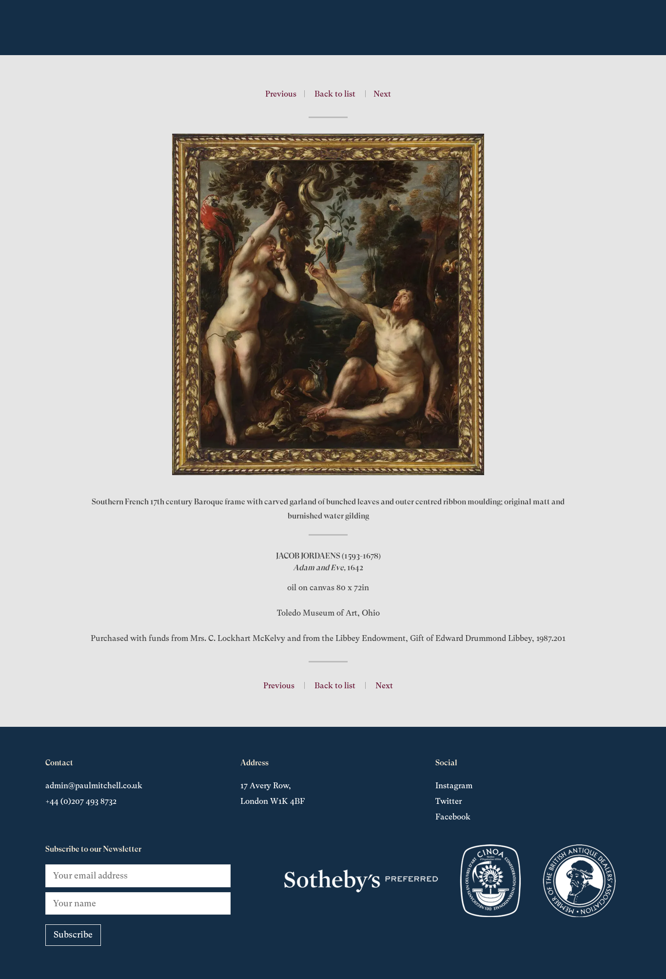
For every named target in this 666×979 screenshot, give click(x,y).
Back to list (334, 94)
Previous (280, 94)
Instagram (453, 785)
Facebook (452, 816)
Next (382, 94)
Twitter (448, 801)
